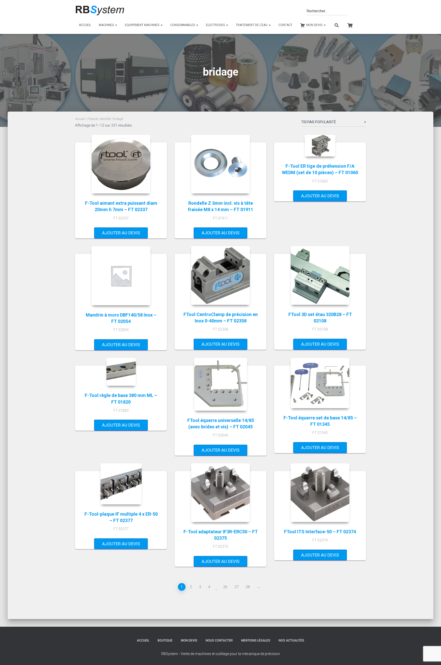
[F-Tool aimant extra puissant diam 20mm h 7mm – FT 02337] (121, 164)
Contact (285, 25)
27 (237, 587)
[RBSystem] (99, 10)
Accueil (85, 25)
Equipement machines (142, 25)
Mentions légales (255, 640)
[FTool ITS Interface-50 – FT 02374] (320, 492)
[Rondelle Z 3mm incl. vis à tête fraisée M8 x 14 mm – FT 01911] (220, 164)
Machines (107, 25)
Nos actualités (291, 640)
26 (225, 587)
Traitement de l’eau (252, 25)
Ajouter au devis (121, 232)
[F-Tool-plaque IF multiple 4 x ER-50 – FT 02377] (121, 483)
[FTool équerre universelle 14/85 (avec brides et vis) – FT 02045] (220, 384)
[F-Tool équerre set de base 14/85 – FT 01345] (320, 383)
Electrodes (216, 25)
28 (248, 587)
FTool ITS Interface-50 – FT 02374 (320, 531)
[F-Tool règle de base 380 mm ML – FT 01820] (121, 372)
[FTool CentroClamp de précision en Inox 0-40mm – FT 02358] (220, 275)
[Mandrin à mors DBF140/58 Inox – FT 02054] (121, 275)
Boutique (165, 640)
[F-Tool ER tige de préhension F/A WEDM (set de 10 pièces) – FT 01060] (320, 145)
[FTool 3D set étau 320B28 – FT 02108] (320, 275)
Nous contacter (219, 640)
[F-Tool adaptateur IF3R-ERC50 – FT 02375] (220, 492)
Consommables (183, 25)
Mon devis (189, 640)
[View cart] (350, 25)
